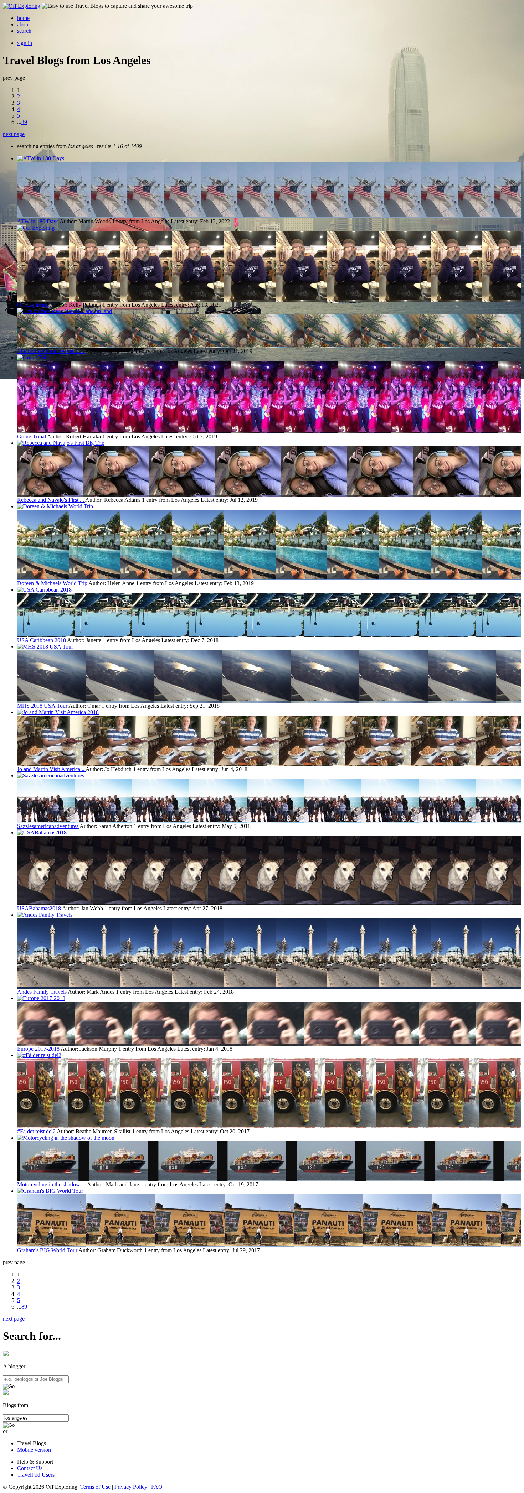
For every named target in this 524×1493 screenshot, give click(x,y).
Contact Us (29, 1468)
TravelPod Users (36, 1475)
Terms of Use (95, 1487)
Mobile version (34, 1450)
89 (24, 122)
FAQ (157, 1487)
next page (14, 134)
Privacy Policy (130, 1487)
